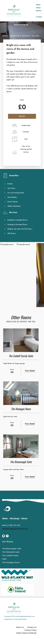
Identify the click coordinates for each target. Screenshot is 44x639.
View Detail (30, 370)
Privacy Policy (31, 630)
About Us (20, 627)
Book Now (22, 116)
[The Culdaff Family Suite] (21, 340)
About (38, 8)
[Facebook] (3, 536)
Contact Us (32, 627)
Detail (5, 36)
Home (38, 5)
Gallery (35, 36)
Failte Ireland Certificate (26, 633)
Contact (39, 17)
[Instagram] (7, 536)
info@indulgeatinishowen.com (15, 529)
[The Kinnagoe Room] (21, 393)
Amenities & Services (20, 36)
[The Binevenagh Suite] (21, 446)
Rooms (38, 11)
